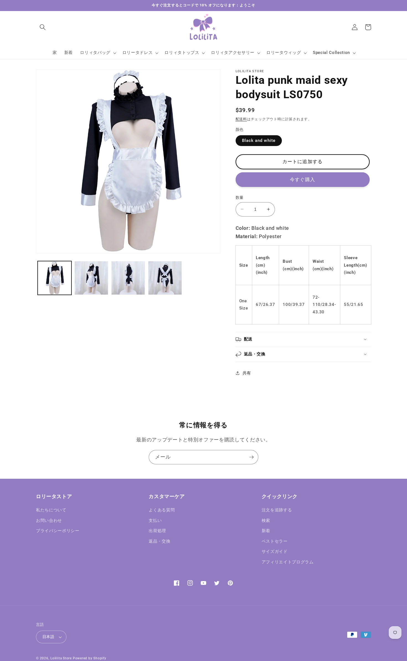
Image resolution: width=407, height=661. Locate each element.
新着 (266, 530)
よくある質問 (162, 510)
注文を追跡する (277, 510)
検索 (266, 520)
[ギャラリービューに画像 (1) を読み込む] (54, 278)
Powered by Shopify (89, 658)
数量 (240, 197)
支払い (155, 520)
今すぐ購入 (302, 179)
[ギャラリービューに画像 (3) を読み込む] (128, 278)
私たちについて (51, 510)
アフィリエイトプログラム (288, 561)
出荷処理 (157, 530)
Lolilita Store (61, 658)
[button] (42, 27)
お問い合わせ (49, 520)
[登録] (251, 457)
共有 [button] (247, 373)
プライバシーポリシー (57, 530)
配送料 (241, 119)
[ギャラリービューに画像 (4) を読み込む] (165, 278)
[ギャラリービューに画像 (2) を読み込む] (91, 278)
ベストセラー (275, 541)
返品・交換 (159, 541)
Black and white (259, 140)
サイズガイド (275, 551)
